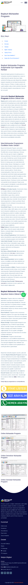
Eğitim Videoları (8, 49)
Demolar (6, 44)
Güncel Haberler (5, 535)
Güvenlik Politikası (5, 543)
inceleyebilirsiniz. (21, 381)
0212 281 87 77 (7, 569)
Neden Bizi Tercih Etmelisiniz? (11, 58)
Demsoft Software (18, 582)
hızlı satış (12, 253)
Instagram (4, 553)
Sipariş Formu (7, 52)
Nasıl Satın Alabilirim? (9, 55)
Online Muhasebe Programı (11, 433)
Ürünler (6, 41)
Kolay (2, 227)
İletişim (2, 546)
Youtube (4, 550)
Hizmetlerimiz (4, 530)
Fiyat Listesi (4, 533)
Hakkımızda (4, 526)
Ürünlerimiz (3, 528)
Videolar (6, 46)
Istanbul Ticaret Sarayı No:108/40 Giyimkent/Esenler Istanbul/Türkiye (13, 563)
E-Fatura (3, 189)
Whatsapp (4, 548)
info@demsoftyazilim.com (11, 567)
